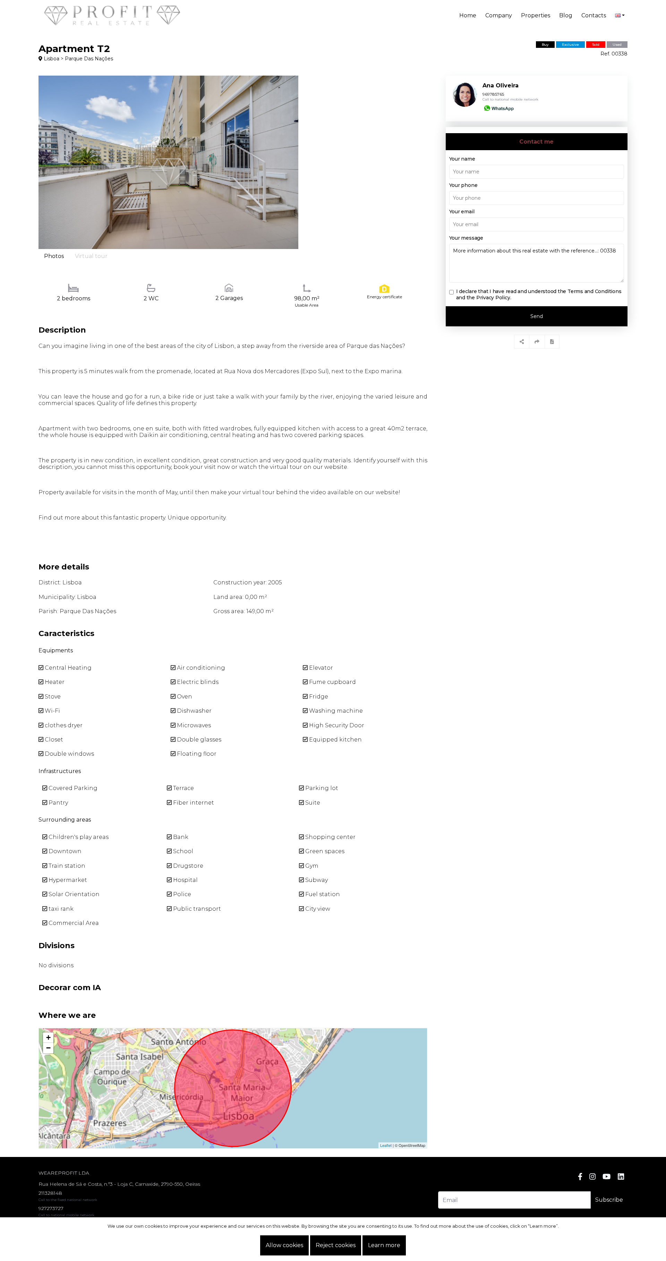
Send (536, 316)
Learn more (384, 1245)
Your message (466, 238)
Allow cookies (284, 1245)
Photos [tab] (54, 256)
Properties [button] (535, 15)
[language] (619, 15)
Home (467, 15)
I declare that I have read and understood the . (539, 294)
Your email (462, 211)
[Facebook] (580, 1176)
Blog (565, 15)
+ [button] (48, 1037)
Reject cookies (336, 1245)
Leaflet (386, 1145)
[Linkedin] (620, 1176)
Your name (462, 159)
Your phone (463, 185)
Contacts (593, 15)
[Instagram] (592, 1176)
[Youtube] (606, 1176)
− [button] (48, 1048)
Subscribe (609, 1199)
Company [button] (498, 15)
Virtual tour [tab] (91, 256)
